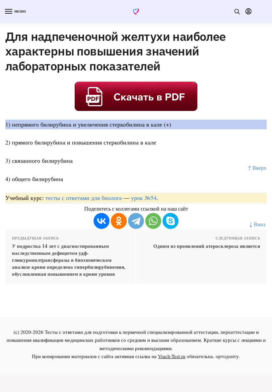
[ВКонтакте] (101, 221)
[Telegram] (136, 221)
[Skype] (170, 221)
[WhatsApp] (153, 221)
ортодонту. (228, 356)
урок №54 (144, 198)
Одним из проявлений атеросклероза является (206, 246)
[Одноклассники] (119, 221)
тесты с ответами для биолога (83, 198)
